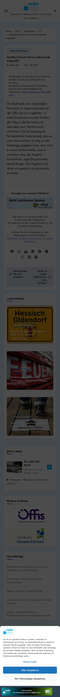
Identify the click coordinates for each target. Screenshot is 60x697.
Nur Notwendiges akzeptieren (30, 678)
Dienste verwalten (30, 661)
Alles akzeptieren (30, 670)
